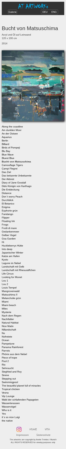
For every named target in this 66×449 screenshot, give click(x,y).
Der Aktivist (8, 179)
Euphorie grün (10, 210)
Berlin (5, 140)
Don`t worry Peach (12, 196)
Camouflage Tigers (12, 165)
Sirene (5, 375)
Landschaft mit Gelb (13, 266)
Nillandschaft (9, 329)
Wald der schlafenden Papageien (20, 399)
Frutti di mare (9, 228)
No (3, 333)
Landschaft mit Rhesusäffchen (19, 270)
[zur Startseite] (33, 6)
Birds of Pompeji (11, 147)
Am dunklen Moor (11, 130)
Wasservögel (9, 406)
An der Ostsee (10, 133)
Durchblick (7, 200)
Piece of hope (9, 357)
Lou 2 (5, 284)
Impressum (22, 434)
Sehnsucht (8, 368)
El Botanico (8, 203)
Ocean (5, 340)
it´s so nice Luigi (11, 417)
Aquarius (7, 137)
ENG (54, 12)
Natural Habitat (10, 322)
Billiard (5, 144)
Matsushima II (9, 294)
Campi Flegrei (9, 168)
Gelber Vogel (9, 235)
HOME (33, 429)
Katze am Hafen (11, 256)
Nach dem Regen (11, 315)
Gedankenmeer (10, 231)
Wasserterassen (11, 403)
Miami (5, 301)
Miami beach (9, 305)
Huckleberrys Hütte (12, 245)
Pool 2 (5, 361)
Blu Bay (6, 151)
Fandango (7, 214)
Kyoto (5, 259)
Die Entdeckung (10, 189)
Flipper (6, 217)
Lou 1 (5, 280)
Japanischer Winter (12, 252)
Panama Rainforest (12, 347)
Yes (4, 413)
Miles (5, 308)
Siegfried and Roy (12, 371)
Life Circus (8, 273)
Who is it (6, 410)
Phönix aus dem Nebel (14, 354)
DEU (45, 12)
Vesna (5, 392)
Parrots (6, 350)
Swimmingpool (10, 382)
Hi (3, 242)
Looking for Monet (12, 277)
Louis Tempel (9, 287)
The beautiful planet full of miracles (21, 385)
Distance (6, 193)
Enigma (6, 207)
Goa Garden (9, 238)
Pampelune (8, 343)
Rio (3, 364)
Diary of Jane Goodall (14, 182)
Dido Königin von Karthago (17, 186)
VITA (47, 429)
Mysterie (6, 312)
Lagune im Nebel (11, 263)
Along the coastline (12, 126)
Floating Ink (8, 221)
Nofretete (7, 336)
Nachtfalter (8, 319)
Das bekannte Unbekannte (17, 175)
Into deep (7, 249)
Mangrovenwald (11, 291)
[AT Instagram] (19, 428)
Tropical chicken (11, 389)
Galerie (12, 12)
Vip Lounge (8, 396)
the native (7, 420)
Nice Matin (8, 326)
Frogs (5, 224)
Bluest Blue (8, 158)
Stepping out (9, 378)
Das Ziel (6, 172)
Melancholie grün (11, 298)
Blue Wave (8, 154)
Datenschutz (43, 434)
